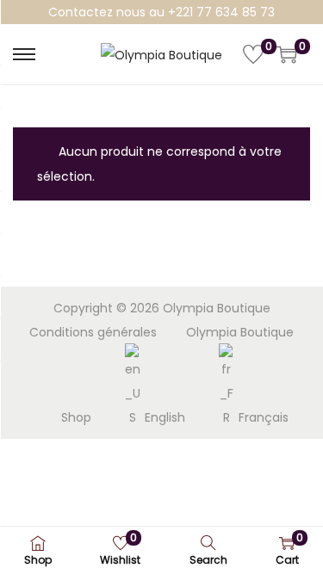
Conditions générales (93, 332)
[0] (253, 54)
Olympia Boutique (240, 332)
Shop (76, 417)
